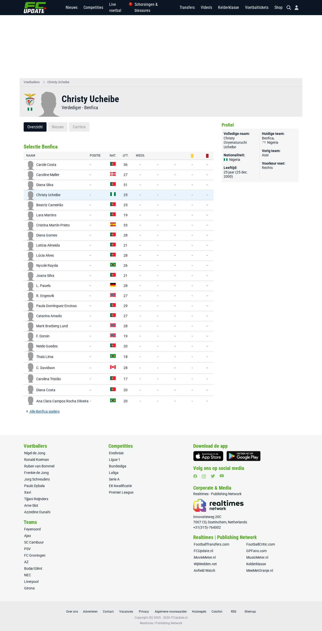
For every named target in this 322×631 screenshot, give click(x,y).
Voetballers (32, 82)
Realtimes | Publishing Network (161, 623)
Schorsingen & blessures (146, 7)
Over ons (72, 611)
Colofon (217, 611)
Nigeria (272, 142)
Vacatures (126, 611)
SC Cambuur (34, 542)
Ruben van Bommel (39, 466)
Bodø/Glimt (33, 568)
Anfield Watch (204, 570)
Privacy (144, 611)
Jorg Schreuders (37, 479)
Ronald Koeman (36, 460)
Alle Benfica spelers (44, 411)
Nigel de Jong (34, 453)
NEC (27, 575)
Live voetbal (119, 7)
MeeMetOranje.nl (259, 570)
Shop (278, 7)
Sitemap (250, 611)
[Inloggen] (295, 7)
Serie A (114, 479)
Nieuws (71, 7)
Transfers (187, 7)
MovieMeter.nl (205, 557)
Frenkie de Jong (36, 473)
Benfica (91, 107)
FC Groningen (35, 555)
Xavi (27, 492)
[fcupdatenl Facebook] (195, 476)
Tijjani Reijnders (36, 499)
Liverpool (31, 582)
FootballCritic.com (260, 544)
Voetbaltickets (256, 7)
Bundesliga (117, 466)
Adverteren (90, 611)
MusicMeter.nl (257, 557)
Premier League (121, 492)
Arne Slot (31, 505)
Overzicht (35, 127)
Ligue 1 (114, 460)
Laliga (113, 473)
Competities (93, 7)
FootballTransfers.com (211, 544)
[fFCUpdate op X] (213, 476)
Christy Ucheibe (58, 82)
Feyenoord (32, 529)
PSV (27, 549)
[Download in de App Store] (208, 456)
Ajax (27, 536)
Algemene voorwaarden (171, 611)
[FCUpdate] (35, 7)
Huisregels (199, 611)
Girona (29, 588)
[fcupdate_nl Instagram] (204, 476)
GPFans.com (256, 551)
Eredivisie (116, 453)
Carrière (79, 127)
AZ (26, 562)
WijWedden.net (205, 564)
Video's (206, 7)
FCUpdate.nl (203, 551)
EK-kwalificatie (120, 486)
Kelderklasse (228, 7)
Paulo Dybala (34, 486)
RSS (233, 611)
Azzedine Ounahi (37, 512)
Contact (108, 611)
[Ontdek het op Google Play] (243, 456)
